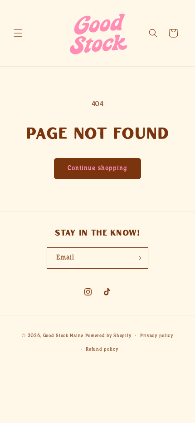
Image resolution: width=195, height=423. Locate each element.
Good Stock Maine (63, 336)
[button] (18, 33)
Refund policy (102, 349)
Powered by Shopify (108, 336)
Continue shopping (97, 168)
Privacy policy (156, 336)
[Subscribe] (138, 258)
